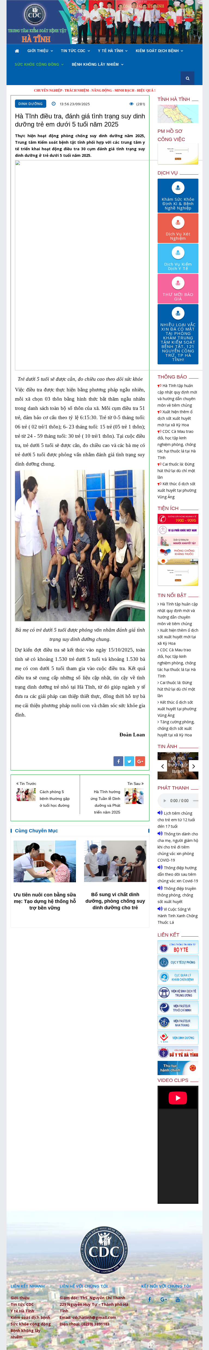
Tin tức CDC (73, 51)
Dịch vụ (168, 173)
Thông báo (172, 377)
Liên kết (168, 935)
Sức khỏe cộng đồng (37, 64)
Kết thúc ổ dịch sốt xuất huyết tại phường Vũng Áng (177, 490)
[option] (45, 876)
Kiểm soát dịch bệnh (157, 51)
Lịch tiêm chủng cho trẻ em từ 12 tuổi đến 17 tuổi (176, 820)
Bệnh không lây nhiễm (95, 64)
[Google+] (140, 761)
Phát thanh (173, 788)
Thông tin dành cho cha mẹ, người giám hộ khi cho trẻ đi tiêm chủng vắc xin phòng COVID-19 (178, 847)
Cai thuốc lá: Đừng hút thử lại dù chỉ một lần (176, 470)
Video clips (173, 1080)
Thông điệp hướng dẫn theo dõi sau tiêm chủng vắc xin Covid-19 (178, 874)
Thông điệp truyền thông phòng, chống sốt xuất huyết (177, 895)
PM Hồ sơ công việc (171, 135)
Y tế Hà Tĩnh (110, 51)
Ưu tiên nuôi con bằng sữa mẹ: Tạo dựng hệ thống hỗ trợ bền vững (45, 901)
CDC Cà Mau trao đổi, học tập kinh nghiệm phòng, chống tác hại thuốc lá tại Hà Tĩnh (177, 444)
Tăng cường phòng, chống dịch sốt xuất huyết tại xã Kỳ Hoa (176, 728)
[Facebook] (118, 761)
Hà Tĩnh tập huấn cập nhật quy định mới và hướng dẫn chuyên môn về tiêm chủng (177, 395)
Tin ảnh (167, 746)
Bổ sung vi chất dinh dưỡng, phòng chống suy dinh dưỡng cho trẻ (115, 901)
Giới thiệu (37, 51)
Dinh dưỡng (31, 103)
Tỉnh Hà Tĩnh (174, 99)
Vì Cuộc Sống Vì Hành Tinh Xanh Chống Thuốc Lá (178, 916)
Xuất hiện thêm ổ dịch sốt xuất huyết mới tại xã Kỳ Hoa (175, 418)
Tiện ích (168, 508)
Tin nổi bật (172, 595)
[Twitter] (129, 761)
